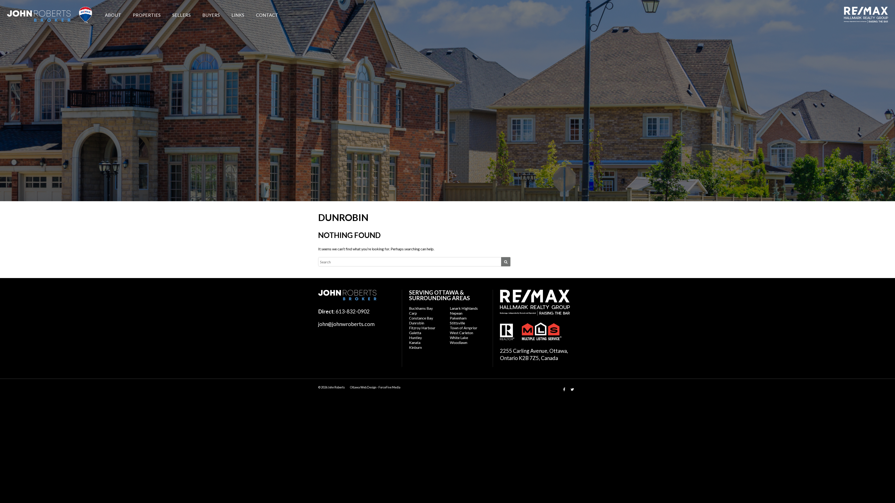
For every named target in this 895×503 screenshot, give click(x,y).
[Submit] (505, 261)
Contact (267, 15)
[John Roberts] (49, 15)
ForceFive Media (389, 387)
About (113, 15)
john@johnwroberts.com (346, 324)
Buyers (211, 15)
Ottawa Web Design (363, 387)
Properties (147, 15)
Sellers (181, 15)
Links (237, 15)
